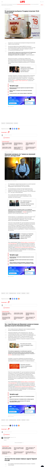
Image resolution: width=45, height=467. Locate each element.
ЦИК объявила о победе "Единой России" (20, 80)
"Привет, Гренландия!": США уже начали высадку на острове (30, 143)
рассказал (10, 354)
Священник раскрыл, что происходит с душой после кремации (18, 143)
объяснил (24, 211)
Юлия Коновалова (11, 276)
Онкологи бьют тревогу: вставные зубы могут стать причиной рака (6, 314)
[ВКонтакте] (17, 129)
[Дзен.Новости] (10, 129)
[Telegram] (14, 129)
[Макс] (12, 129)
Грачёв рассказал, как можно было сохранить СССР (24, 247)
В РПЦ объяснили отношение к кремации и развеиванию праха (31, 148)
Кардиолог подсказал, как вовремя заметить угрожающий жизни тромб (18, 148)
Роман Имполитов (11, 106)
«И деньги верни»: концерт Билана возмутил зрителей (6, 148)
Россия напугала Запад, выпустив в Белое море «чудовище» (6, 318)
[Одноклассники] (19, 129)
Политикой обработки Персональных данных (23, 4)
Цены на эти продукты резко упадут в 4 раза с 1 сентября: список (7, 143)
